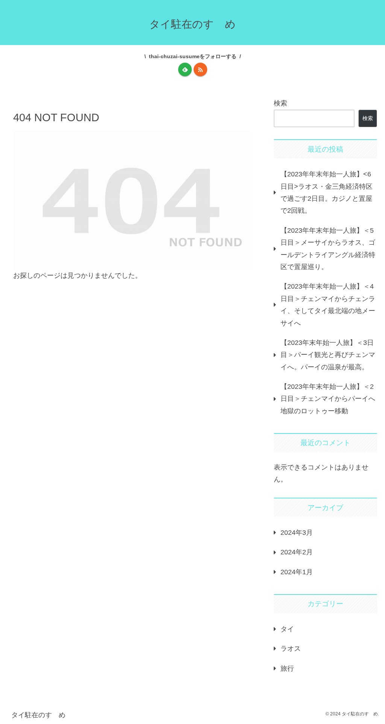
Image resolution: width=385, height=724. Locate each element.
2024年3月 (296, 532)
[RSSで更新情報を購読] (200, 69)
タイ (287, 629)
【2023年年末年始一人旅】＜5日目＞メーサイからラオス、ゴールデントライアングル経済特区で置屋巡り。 (327, 249)
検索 (280, 103)
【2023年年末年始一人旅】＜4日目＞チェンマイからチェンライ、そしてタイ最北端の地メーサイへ (327, 305)
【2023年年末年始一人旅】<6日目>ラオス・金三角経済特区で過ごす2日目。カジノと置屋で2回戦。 (326, 192)
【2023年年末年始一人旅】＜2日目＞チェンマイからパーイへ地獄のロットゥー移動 (327, 399)
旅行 (287, 668)
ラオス (290, 648)
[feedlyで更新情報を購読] (185, 69)
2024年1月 (296, 572)
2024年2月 (296, 552)
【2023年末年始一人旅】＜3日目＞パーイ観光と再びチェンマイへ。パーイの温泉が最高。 (327, 355)
